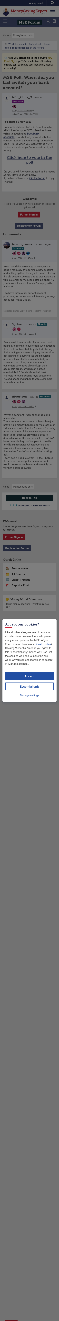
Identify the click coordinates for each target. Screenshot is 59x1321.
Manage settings (29, 695)
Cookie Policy (43, 644)
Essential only (29, 686)
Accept (29, 676)
